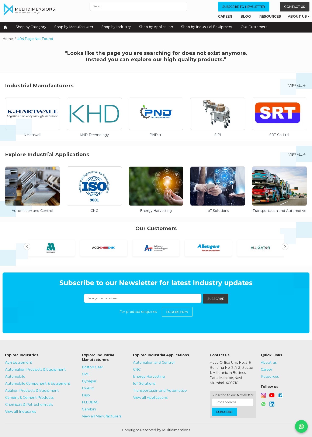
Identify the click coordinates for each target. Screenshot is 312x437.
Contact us (294, 7)
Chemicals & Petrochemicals (29, 405)
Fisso (86, 395)
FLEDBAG (90, 402)
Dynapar (89, 381)
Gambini (89, 409)
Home (8, 39)
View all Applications (150, 398)
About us (297, 16)
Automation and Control (154, 362)
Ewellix (88, 388)
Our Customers (254, 27)
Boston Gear (92, 367)
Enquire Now (177, 312)
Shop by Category (31, 27)
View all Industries (20, 412)
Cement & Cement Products (29, 398)
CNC (137, 369)
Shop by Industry (116, 27)
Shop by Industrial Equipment (207, 27)
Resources (270, 16)
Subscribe (216, 299)
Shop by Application (156, 27)
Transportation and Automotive (160, 391)
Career (225, 16)
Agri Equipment (18, 362)
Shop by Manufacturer (73, 27)
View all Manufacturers (101, 416)
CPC (85, 374)
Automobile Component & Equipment (37, 384)
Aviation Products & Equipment (32, 391)
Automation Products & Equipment (35, 369)
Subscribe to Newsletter (243, 7)
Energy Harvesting (149, 377)
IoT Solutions (144, 384)
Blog (245, 16)
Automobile (15, 377)
